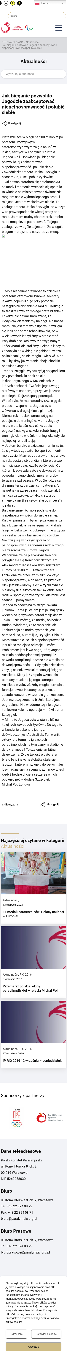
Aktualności (32, 42)
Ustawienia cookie (46, 1333)
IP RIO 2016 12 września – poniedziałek (32, 1061)
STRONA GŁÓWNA (12, 42)
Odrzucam (16, 1333)
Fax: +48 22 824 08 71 (17, 1212)
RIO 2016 (26, 974)
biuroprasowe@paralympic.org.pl (25, 1252)
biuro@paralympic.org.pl (19, 1218)
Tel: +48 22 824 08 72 (16, 1206)
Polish (45, 3)
